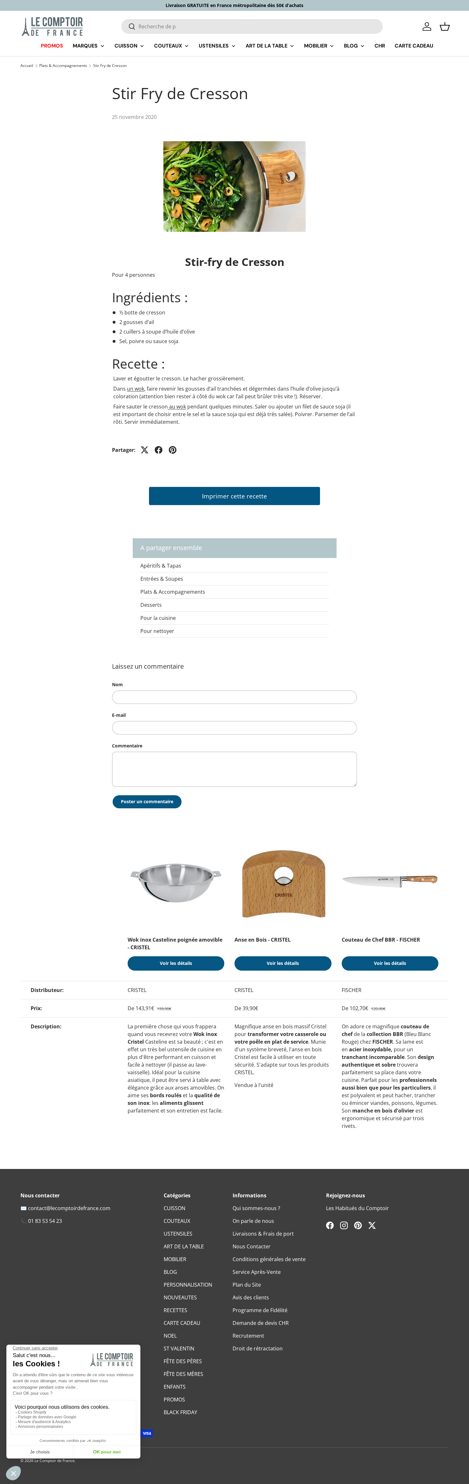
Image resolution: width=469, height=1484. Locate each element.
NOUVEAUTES (180, 1297)
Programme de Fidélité (260, 1310)
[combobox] (252, 26)
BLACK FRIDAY (180, 1412)
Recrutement (248, 1335)
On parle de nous (253, 1220)
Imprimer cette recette (234, 496)
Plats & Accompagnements (63, 66)
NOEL (170, 1335)
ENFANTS (175, 1386)
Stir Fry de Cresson (110, 66)
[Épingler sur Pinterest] (173, 450)
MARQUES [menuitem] (85, 45)
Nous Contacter (252, 1246)
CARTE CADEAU (182, 1322)
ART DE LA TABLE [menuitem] (266, 45)
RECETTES (175, 1310)
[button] (445, 26)
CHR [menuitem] (380, 45)
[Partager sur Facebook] (159, 450)
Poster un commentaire (147, 801)
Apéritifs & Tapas (160, 565)
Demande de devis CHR (261, 1322)
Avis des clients (251, 1297)
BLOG (170, 1271)
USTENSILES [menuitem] (214, 45)
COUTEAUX (177, 1220)
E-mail (119, 715)
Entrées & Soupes (161, 578)
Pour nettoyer (157, 631)
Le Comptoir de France (54, 1460)
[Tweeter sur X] (145, 450)
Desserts (151, 604)
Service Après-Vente (257, 1271)
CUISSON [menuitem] (126, 45)
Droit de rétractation (258, 1348)
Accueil (26, 66)
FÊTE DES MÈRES (183, 1373)
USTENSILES (178, 1233)
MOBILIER (175, 1259)
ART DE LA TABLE (184, 1246)
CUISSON (174, 1208)
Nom (117, 684)
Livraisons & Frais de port (263, 1233)
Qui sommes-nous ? (256, 1208)
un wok (135, 388)
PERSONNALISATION (188, 1284)
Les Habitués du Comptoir (357, 1208)
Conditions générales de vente (269, 1259)
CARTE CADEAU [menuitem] (414, 45)
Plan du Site (247, 1284)
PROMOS (174, 1399)
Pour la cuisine (158, 617)
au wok (177, 406)
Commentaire (127, 746)
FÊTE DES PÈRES (183, 1361)
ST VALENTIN (179, 1348)
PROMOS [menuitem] (52, 45)
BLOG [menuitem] (351, 45)
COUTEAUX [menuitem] (168, 45)
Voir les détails (176, 963)
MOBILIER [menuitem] (315, 45)
